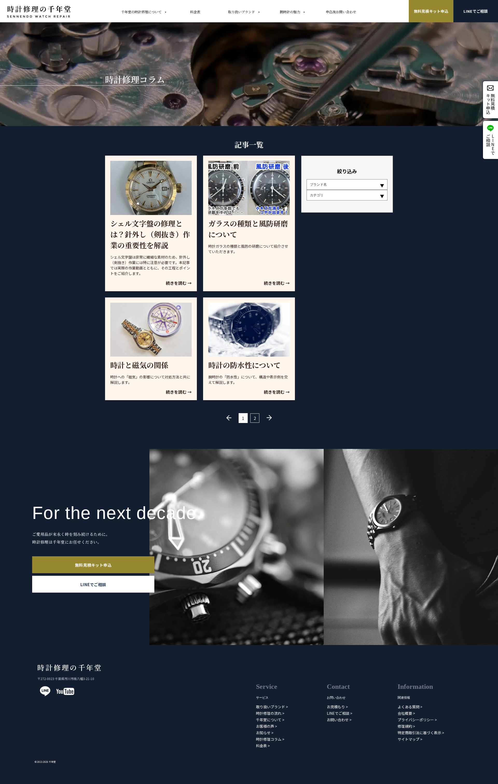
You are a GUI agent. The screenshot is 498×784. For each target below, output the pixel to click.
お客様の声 (265, 726)
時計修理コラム (268, 738)
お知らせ (263, 732)
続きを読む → (179, 283)
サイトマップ (408, 738)
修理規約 (405, 726)
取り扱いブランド (270, 706)
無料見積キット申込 (431, 11)
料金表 (261, 745)
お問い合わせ (338, 719)
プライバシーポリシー (416, 719)
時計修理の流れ (268, 713)
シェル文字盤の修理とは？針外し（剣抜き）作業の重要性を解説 (150, 234)
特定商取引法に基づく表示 (419, 732)
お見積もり (336, 706)
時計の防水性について (244, 365)
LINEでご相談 (476, 11)
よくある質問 (408, 706)
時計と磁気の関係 (139, 365)
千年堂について (268, 719)
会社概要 (405, 713)
